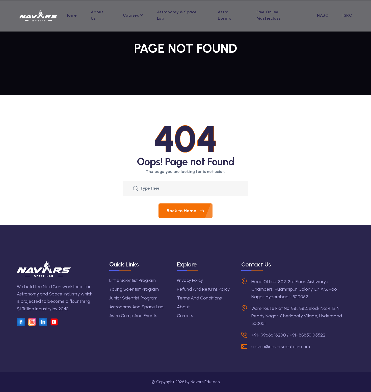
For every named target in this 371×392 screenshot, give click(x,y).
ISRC (347, 15)
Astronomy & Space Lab (177, 15)
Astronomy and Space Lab (136, 307)
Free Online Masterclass (268, 15)
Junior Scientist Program (133, 298)
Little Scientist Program (132, 280)
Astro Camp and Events (133, 315)
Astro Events (224, 15)
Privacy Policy (190, 280)
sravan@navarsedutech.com (280, 346)
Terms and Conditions (199, 298)
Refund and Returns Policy (203, 289)
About (183, 307)
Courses (131, 15)
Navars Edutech (205, 381)
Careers (185, 315)
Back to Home (182, 211)
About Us (97, 15)
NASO (323, 15)
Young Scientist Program (134, 289)
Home (71, 15)
